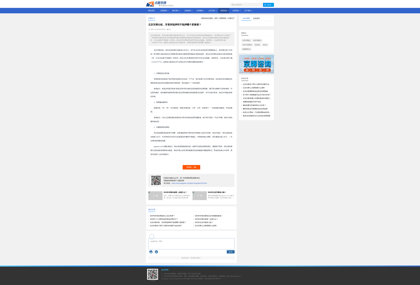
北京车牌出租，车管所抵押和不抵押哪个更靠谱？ (168, 222)
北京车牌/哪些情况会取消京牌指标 (255, 91)
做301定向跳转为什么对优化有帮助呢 (256, 116)
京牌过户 (231, 18)
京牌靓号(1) (246, 49)
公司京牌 (211, 10)
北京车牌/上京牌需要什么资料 (206, 226)
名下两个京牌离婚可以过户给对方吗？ (257, 95)
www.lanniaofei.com (177, 279)
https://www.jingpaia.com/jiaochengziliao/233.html (189, 183)
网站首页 (151, 10)
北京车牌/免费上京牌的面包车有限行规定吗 (259, 98)
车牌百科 (235, 10)
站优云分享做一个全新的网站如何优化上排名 (259, 112)
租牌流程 (223, 10)
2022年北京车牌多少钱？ (204, 222)
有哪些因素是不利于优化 (252, 102)
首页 (216, 18)
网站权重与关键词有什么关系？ (254, 105)
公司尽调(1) (246, 40)
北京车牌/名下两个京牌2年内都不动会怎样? (166, 226)
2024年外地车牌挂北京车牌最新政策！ (209, 216)
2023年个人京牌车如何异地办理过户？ (164, 219)
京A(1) (265, 45)
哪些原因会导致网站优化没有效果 (255, 109)
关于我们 (247, 10)
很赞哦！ (189, 167)
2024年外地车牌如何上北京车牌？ (162, 216)
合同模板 (199, 10)
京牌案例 (187, 10)
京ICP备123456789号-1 (213, 279)
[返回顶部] (415, 254)
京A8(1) (257, 45)
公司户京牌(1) (247, 45)
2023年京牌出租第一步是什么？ (206, 219)
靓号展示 (175, 10)
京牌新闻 (163, 10)
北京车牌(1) (257, 40)
